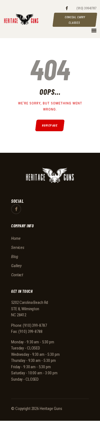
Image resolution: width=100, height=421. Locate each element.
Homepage (50, 125)
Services (17, 247)
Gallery (16, 265)
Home (16, 238)
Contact (17, 274)
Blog (14, 256)
